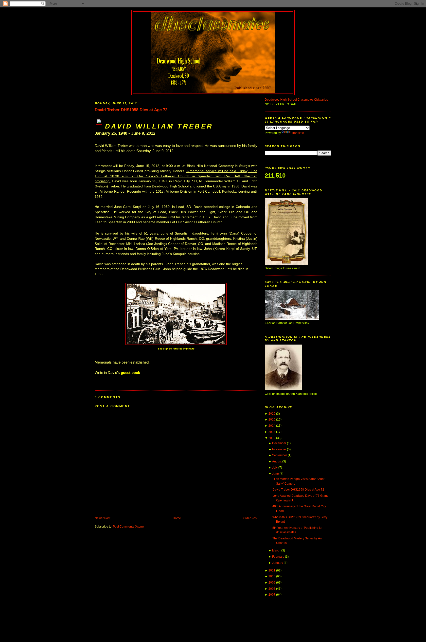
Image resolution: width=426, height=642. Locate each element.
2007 (271, 594)
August (277, 461)
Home (177, 518)
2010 (271, 576)
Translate (297, 133)
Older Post (250, 518)
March (276, 550)
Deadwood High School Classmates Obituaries (296, 99)
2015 (271, 419)
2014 (271, 425)
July (275, 467)
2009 (271, 582)
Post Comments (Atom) (128, 526)
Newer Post (102, 518)
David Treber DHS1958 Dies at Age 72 (131, 109)
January (277, 563)
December (279, 443)
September (279, 455)
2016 (271, 413)
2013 (271, 432)
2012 (271, 438)
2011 (271, 570)
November (279, 449)
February (278, 556)
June (275, 474)
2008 (271, 588)
